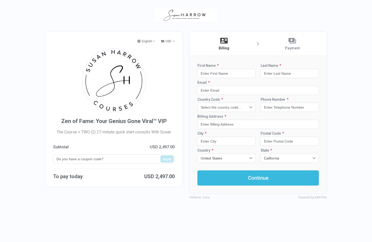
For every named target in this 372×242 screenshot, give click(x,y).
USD (168, 41)
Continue (258, 178)
